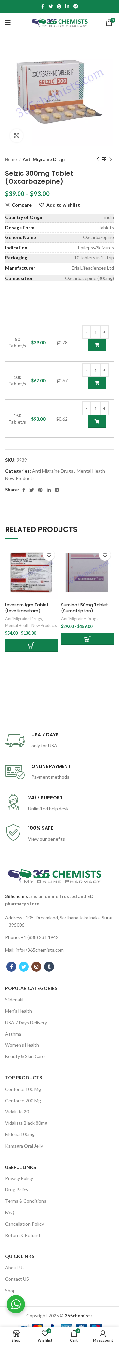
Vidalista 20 (17, 1111)
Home (11, 159)
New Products (20, 478)
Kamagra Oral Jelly (24, 1146)
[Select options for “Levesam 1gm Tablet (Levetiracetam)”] (31, 645)
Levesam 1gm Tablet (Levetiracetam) (27, 608)
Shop (10, 1290)
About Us (15, 1267)
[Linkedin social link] (67, 6)
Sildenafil (14, 999)
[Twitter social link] (50, 6)
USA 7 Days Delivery (26, 1022)
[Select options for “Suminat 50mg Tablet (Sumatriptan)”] (87, 639)
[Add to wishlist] (49, 555)
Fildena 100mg (20, 1134)
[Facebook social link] (42, 6)
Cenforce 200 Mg (23, 1100)
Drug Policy (16, 1189)
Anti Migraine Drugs (44, 159)
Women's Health (22, 1045)
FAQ (9, 1212)
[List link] (59, 921)
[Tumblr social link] (49, 967)
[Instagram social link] (36, 967)
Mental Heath (91, 471)
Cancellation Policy (24, 1224)
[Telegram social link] (75, 6)
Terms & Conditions (25, 1201)
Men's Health (18, 1011)
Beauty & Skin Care (25, 1056)
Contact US (17, 1279)
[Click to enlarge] (16, 135)
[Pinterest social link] (59, 6)
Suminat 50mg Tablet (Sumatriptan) (84, 608)
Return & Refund (22, 1235)
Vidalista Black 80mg (26, 1123)
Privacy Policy (19, 1178)
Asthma (13, 1034)
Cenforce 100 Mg (23, 1089)
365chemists (19, 896)
